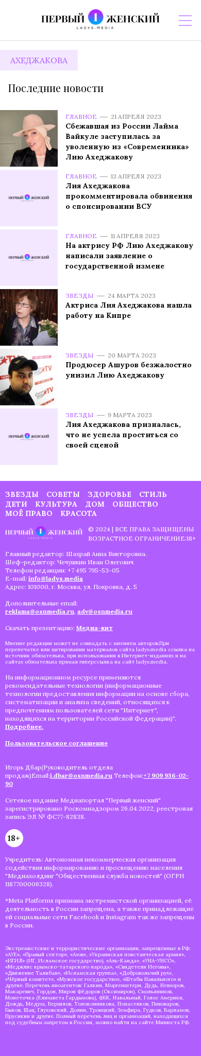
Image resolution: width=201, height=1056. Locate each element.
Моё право (29, 513)
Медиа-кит (94, 628)
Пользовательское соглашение (56, 743)
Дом (95, 504)
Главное (81, 116)
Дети (16, 504)
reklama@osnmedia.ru (39, 611)
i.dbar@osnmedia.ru (81, 775)
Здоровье (109, 494)
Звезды (79, 295)
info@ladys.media (55, 578)
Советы (63, 494)
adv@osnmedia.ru (104, 611)
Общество (135, 504)
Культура (56, 504)
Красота (78, 513)
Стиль (153, 494)
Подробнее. (24, 726)
